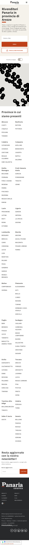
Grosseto (19, 370)
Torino (18, 304)
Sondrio (5, 268)
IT (4, 503)
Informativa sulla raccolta (7, 543)
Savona (18, 222)
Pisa (16, 384)
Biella (17, 294)
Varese (4, 271)
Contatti (4, 500)
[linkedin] (25, 530)
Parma (4, 188)
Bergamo (5, 235)
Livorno (18, 373)
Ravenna (5, 195)
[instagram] (15, 530)
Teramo (5, 136)
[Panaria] (14, 4)
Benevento (19, 149)
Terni (17, 408)
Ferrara (5, 177)
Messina (5, 377)
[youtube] (18, 530)
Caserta (18, 152)
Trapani (5, 391)
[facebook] (11, 530)
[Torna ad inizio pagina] (26, 542)
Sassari (18, 353)
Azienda (4, 495)
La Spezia (18, 219)
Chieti (4, 125)
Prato (17, 391)
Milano (4, 260)
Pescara (5, 132)
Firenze (18, 366)
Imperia (18, 215)
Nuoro (17, 339)
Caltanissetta (7, 366)
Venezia (18, 434)
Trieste (18, 181)
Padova (18, 423)
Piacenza (5, 191)
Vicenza (18, 441)
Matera (18, 125)
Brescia (4, 239)
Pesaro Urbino (21, 246)
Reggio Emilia (7, 199)
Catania (4, 370)
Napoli (18, 156)
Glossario (4, 498)
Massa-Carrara (21, 381)
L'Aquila (5, 129)
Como (4, 242)
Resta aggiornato (7, 467)
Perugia (18, 404)
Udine (17, 184)
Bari (3, 323)
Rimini (4, 202)
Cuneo (17, 297)
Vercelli (18, 314)
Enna (3, 373)
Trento (4, 410)
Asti (16, 290)
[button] (26, 2)
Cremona (5, 246)
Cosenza (5, 149)
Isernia (4, 290)
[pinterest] (22, 530)
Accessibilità (11, 523)
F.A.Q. (16, 498)
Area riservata (18, 500)
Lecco (4, 250)
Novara (18, 301)
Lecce (4, 334)
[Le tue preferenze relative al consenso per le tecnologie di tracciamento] (2, 542)
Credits (14, 520)
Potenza (18, 129)
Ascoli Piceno (20, 239)
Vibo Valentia (7, 162)
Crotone (5, 152)
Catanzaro (6, 145)
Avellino (18, 145)
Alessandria (20, 286)
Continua (23, 471)
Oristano (18, 350)
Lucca (17, 377)
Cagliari (18, 323)
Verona (18, 437)
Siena (17, 395)
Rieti (3, 219)
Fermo (17, 250)
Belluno (18, 419)
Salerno (18, 160)
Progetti (17, 493)
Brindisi (5, 327)
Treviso (18, 430)
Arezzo (18, 363)
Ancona (18, 235)
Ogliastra (19, 343)
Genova (18, 212)
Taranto (5, 338)
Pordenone (19, 177)
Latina (4, 215)
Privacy (3, 520)
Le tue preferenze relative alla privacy (12, 541)
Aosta (4, 419)
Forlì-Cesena (7, 181)
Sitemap (9, 520)
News (16, 495)
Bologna (5, 174)
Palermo (5, 381)
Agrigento (6, 363)
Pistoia (18, 388)
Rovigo (18, 427)
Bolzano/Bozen (8, 407)
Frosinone (6, 212)
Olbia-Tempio (20, 346)
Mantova (5, 257)
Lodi (3, 253)
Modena (5, 184)
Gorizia (18, 174)
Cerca (14, 44)
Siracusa (5, 388)
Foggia (4, 331)
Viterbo (5, 226)
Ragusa (4, 384)
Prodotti (4, 493)
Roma (4, 222)
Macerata (19, 242)
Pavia (4, 264)
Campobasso (6, 286)
